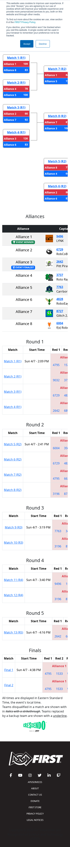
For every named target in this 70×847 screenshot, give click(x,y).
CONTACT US (35, 794)
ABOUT (35, 788)
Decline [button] (43, 43)
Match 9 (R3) (13, 527)
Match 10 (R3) (13, 543)
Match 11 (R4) (13, 580)
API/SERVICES (35, 782)
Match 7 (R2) (57, 69)
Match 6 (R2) (57, 186)
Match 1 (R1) (16, 58)
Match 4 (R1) (16, 132)
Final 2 (8, 685)
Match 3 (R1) (16, 107)
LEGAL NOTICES (35, 820)
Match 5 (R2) (57, 161)
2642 (59, 262)
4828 (59, 299)
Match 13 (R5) (13, 632)
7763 (59, 287)
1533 (59, 674)
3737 (59, 275)
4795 (56, 365)
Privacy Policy (24, 22)
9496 (59, 236)
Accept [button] (26, 43)
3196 (56, 494)
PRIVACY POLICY (35, 813)
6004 (59, 323)
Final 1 (8, 670)
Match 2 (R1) (16, 83)
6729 (59, 249)
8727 (59, 311)
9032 (56, 380)
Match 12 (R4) (13, 595)
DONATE (35, 801)
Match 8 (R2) (57, 116)
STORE (35, 807)
